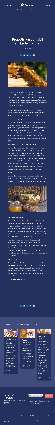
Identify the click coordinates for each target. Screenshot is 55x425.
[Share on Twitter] (24, 55)
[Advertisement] (27, 21)
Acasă (5, 9)
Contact (49, 9)
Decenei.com (11, 420)
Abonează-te (7, 5)
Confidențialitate (45, 416)
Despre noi (34, 9)
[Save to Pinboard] (31, 55)
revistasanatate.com (19, 279)
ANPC (20, 416)
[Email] (34, 55)
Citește (15, 371)
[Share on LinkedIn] (27, 55)
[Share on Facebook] (21, 55)
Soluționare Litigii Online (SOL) (32, 416)
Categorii (19, 9)
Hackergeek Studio (45, 420)
